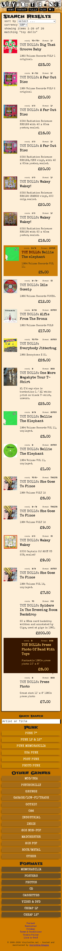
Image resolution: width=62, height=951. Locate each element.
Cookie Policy (31, 935)
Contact (21, 10)
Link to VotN (31, 938)
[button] (54, 67)
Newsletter (31, 926)
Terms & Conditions (31, 932)
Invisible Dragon (39, 945)
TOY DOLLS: (29, 45)
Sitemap (30, 929)
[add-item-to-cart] (55, 65)
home (11, 10)
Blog (43, 10)
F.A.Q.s (33, 10)
